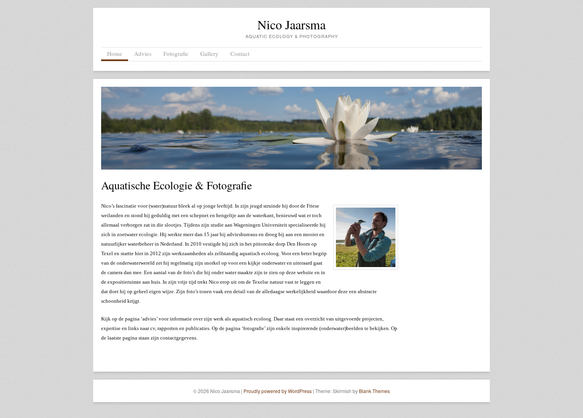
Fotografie (175, 53)
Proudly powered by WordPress (278, 390)
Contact (239, 53)
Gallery (209, 53)
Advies (143, 53)
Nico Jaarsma (291, 24)
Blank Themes (374, 390)
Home (114, 53)
